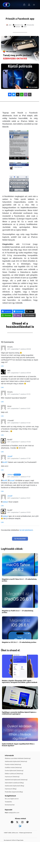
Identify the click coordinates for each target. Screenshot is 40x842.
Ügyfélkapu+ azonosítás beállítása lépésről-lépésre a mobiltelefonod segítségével (19, 713)
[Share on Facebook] (10, 94)
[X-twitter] (17, 822)
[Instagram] (22, 822)
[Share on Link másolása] (29, 94)
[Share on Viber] (25, 94)
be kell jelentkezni (26, 530)
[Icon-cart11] (24, 5)
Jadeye (10, 474)
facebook (18, 26)
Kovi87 (4, 462)
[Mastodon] (27, 822)
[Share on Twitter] (18, 94)
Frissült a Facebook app (20, 18)
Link (2, 366)
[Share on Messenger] (14, 94)
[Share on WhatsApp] (21, 94)
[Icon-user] (29, 5)
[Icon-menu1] (34, 5)
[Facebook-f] (12, 822)
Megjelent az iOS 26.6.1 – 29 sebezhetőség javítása (19, 642)
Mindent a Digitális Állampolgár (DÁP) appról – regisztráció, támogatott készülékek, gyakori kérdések (19, 681)
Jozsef (9, 456)
